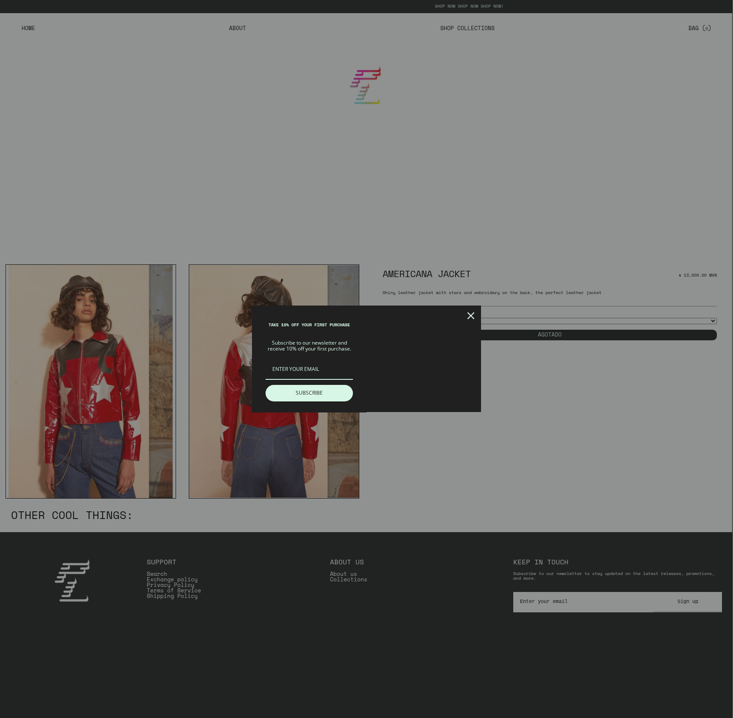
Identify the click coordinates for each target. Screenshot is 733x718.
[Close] (471, 316)
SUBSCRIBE (309, 392)
